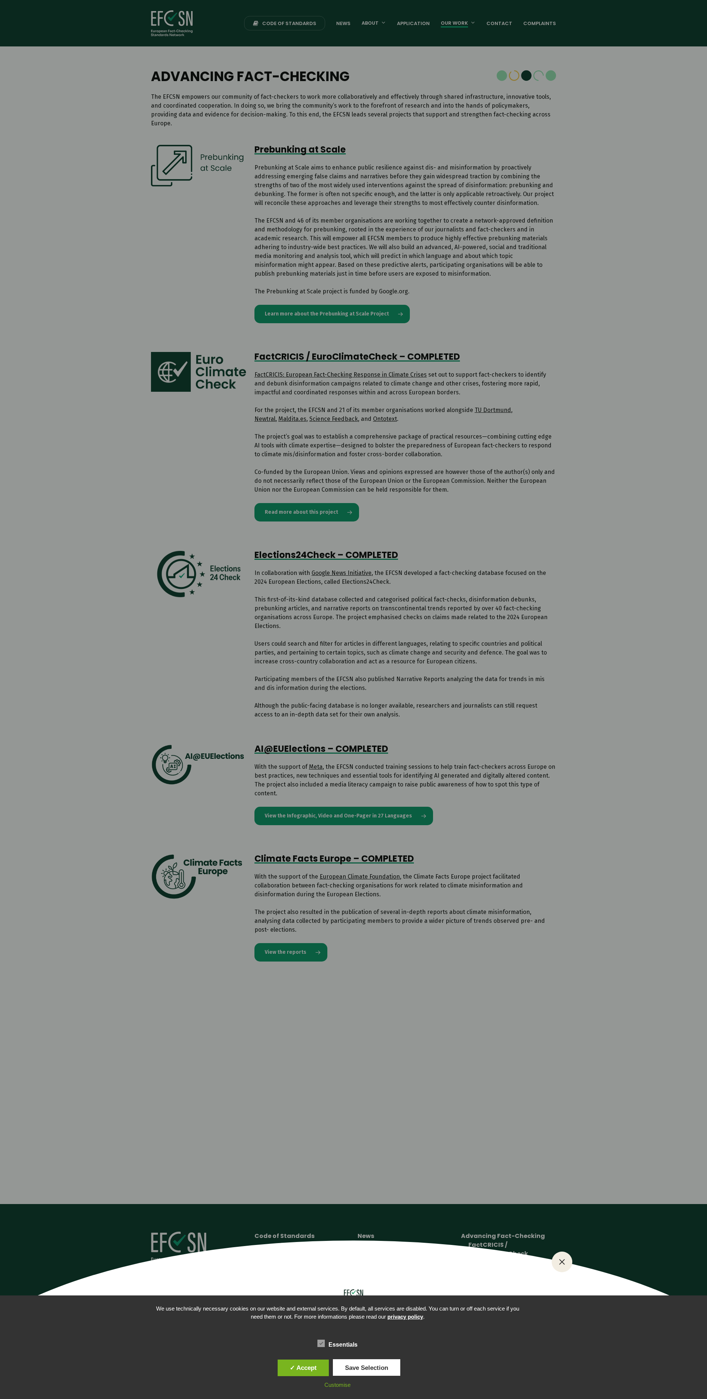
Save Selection (366, 1367)
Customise (337, 1385)
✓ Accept (303, 1367)
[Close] (562, 1262)
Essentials (343, 1345)
